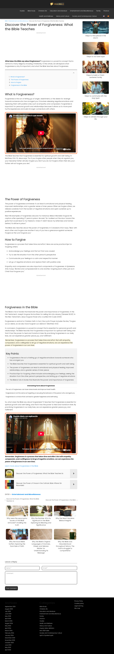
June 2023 (8, 645)
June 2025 (8, 614)
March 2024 (8, 630)
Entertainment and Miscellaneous (81, 11)
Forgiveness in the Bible (19, 85)
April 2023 (8, 650)
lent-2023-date (44, 630)
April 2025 (8, 618)
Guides (22, 11)
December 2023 (10, 638)
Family (98, 11)
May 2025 (8, 616)
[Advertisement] (41, 46)
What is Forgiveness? (17, 77)
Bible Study (31, 11)
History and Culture (62, 16)
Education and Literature (58, 11)
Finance (106, 11)
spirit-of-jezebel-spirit (46, 635)
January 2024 (9, 635)
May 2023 (8, 647)
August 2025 (9, 609)
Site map (77, 608)
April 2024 (8, 628)
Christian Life (42, 11)
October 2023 (9, 642)
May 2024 (8, 626)
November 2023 (10, 640)
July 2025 (8, 611)
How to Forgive (16, 82)
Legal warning (78, 606)
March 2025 (8, 621)
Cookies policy (79, 603)
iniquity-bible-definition (47, 628)
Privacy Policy (78, 601)
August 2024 (9, 623)
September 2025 (10, 606)
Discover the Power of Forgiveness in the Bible (61, 500)
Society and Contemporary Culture (84, 16)
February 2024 (9, 633)
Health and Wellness (46, 16)
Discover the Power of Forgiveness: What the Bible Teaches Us (22, 500)
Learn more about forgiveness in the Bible (21, 466)
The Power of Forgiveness (19, 80)
